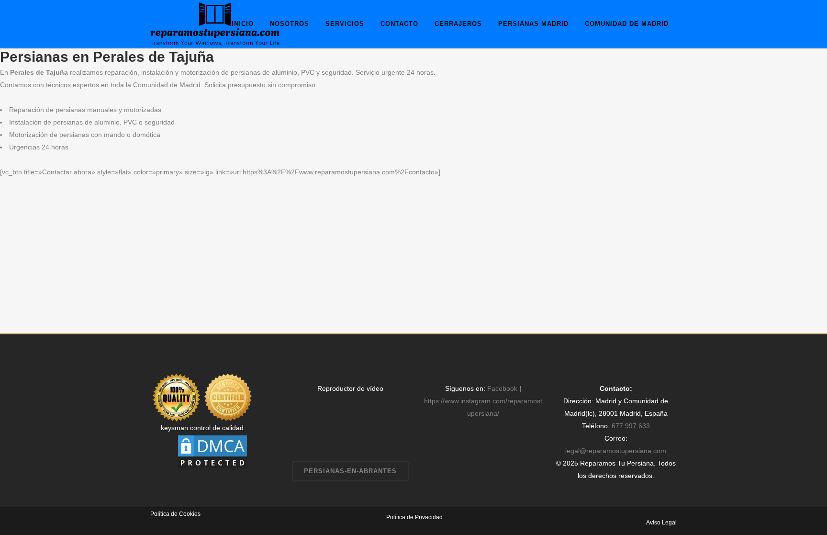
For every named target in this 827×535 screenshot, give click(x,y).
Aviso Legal (661, 522)
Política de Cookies (175, 514)
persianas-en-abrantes (350, 471)
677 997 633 (631, 426)
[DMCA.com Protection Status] (212, 451)
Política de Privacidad (414, 517)
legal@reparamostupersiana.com (615, 451)
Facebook (502, 388)
